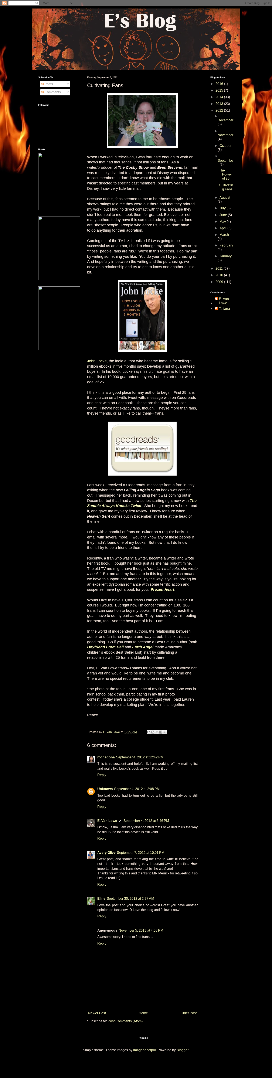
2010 (219, 275)
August (225, 197)
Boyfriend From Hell (105, 647)
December (225, 120)
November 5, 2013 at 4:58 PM (141, 930)
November (225, 135)
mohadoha (106, 757)
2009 (219, 282)
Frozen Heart (162, 589)
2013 (219, 104)
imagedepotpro (144, 1050)
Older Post (189, 1013)
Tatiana (224, 308)
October (225, 145)
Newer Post (97, 1013)
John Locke (97, 361)
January (226, 256)
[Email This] (149, 732)
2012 (219, 110)
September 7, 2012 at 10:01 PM (140, 852)
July (223, 208)
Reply (101, 775)
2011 (219, 268)
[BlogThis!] (153, 732)
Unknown (105, 789)
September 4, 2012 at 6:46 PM (146, 821)
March (224, 235)
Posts (48, 84)
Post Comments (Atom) (125, 1021)
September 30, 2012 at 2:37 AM (130, 898)
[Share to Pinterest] (165, 732)
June (224, 215)
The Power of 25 (225, 174)
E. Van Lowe (107, 821)
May (223, 221)
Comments (52, 92)
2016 (219, 84)
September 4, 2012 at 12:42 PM (139, 757)
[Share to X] (157, 732)
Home (143, 1013)
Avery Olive (106, 852)
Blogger (182, 1050)
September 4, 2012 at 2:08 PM (137, 789)
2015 (219, 90)
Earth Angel (142, 647)
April (223, 228)
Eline (101, 898)
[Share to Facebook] (161, 732)
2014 (219, 97)
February (226, 245)
